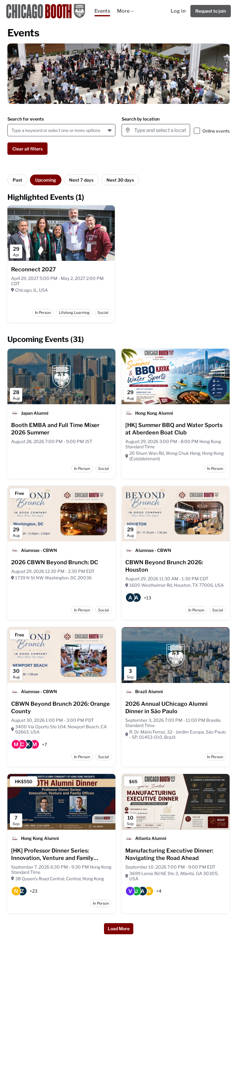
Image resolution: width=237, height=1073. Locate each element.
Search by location (141, 118)
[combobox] (12, 130)
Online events (216, 131)
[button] (110, 130)
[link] (33, 269)
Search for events (25, 118)
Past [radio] (17, 180)
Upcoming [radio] (45, 180)
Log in (178, 11)
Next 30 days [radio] (120, 180)
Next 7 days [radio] (81, 180)
